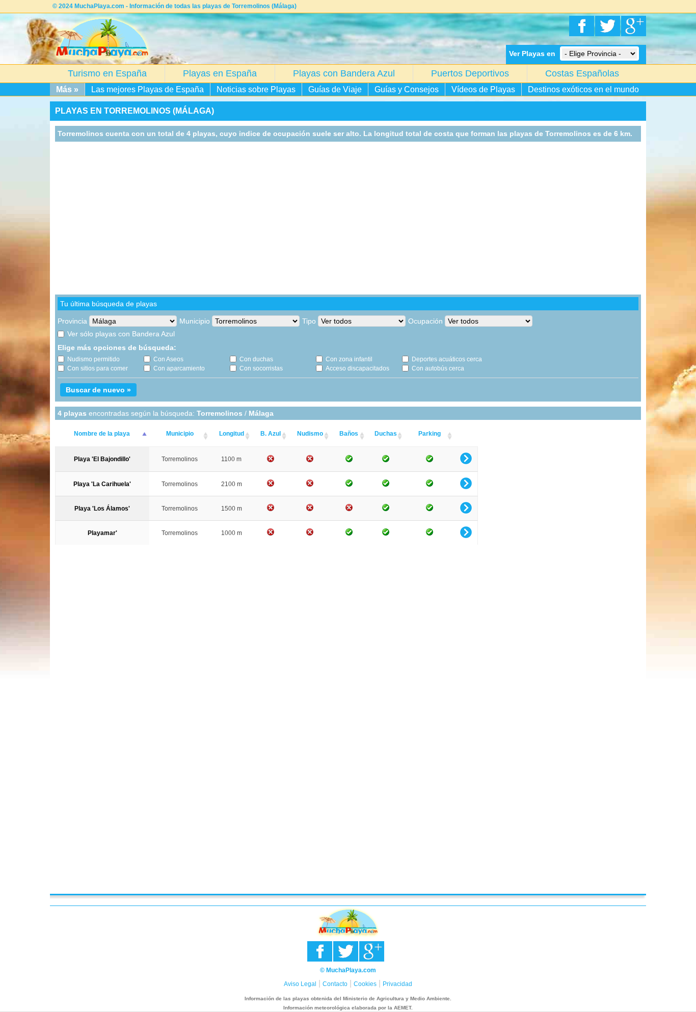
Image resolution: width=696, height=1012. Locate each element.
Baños (348, 433)
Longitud (231, 433)
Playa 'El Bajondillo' (102, 459)
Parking (429, 433)
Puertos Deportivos (470, 73)
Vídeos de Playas (483, 89)
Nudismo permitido (93, 359)
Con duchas (256, 359)
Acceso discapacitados (357, 368)
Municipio (194, 321)
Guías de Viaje (335, 89)
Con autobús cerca (438, 368)
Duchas (385, 433)
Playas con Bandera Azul (344, 73)
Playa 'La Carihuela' (102, 484)
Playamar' (102, 533)
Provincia (72, 321)
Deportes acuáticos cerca (447, 359)
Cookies (365, 984)
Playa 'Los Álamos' (102, 508)
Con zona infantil (349, 359)
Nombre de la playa (102, 433)
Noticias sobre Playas (256, 89)
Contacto (335, 984)
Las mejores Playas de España (147, 89)
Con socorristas (261, 368)
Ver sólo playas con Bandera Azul (121, 334)
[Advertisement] (348, 218)
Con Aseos (168, 359)
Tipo (309, 321)
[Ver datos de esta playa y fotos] (466, 462)
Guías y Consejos (406, 89)
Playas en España (220, 73)
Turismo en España (107, 73)
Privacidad (397, 984)
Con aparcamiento (179, 368)
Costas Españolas (582, 73)
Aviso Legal (300, 984)
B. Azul (270, 433)
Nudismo (310, 433)
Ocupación (425, 321)
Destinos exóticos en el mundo (583, 89)
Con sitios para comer (97, 368)
